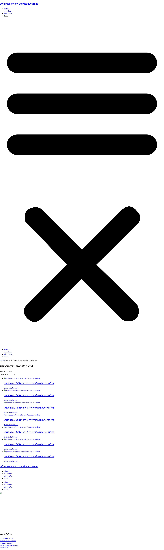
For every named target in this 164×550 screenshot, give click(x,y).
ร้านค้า (6, 16)
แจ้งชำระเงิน (8, 13)
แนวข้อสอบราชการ (6, 538)
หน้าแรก (6, 8)
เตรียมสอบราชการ (6, 543)
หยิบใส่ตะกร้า (13, 388)
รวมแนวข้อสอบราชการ (8, 541)
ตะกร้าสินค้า (8, 11)
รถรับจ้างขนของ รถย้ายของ (9, 545)
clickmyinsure (4, 547)
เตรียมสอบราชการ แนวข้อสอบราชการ (19, 4)
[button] (82, 182)
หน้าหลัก (3, 360)
